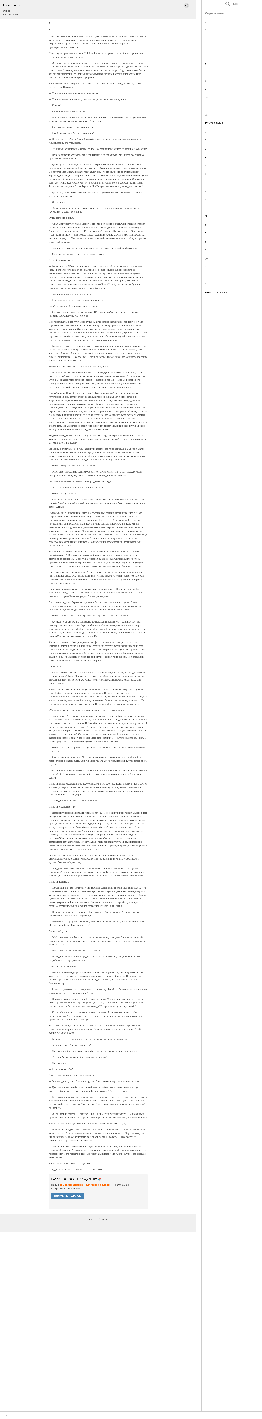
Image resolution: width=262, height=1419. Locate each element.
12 (206, 114)
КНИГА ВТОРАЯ (214, 123)
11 (206, 106)
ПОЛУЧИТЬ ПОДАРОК (67, 1196)
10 (206, 97)
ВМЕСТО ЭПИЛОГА (216, 292)
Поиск (231, 4)
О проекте (90, 1219)
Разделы (103, 1219)
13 (206, 284)
